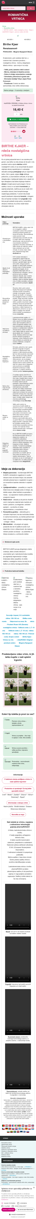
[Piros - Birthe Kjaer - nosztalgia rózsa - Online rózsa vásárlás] (6, 1125)
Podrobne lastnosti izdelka (14, 571)
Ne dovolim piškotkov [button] (25, 1209)
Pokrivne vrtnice (5, 1154)
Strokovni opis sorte (12, 542)
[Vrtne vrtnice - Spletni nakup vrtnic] (31, 8)
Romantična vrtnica (9, 28)
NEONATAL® (6, 1184)
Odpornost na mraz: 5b (18, 621)
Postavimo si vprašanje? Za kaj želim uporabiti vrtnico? (18, 789)
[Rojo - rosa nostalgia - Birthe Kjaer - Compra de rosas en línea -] (26, 1128)
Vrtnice (4, 26)
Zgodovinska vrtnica (6, 1144)
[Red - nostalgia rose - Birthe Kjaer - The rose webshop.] (32, 1125)
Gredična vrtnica (5, 1148)
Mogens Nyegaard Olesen (23, 644)
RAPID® (5, 1179)
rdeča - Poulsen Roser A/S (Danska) (20, 623)
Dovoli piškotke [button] (8, 1209)
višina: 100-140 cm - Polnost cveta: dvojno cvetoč (19, 635)
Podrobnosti (4, 1199)
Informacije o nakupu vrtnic (18, 803)
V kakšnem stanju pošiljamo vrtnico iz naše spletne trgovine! (18, 780)
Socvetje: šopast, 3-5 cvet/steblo (18, 615)
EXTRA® (3, 1170)
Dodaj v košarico (19, 119)
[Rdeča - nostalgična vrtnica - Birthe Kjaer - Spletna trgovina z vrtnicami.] (13, 1128)
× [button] (34, 1187)
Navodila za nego (18, 814)
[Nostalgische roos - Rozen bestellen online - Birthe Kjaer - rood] (23, 1125)
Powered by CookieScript (18, 1217)
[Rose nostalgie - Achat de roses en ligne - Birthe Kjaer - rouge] (13, 1125)
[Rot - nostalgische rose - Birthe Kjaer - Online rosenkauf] (6, 1128)
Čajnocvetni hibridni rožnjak (8, 1146)
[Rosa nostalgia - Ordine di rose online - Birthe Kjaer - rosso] (16, 1125)
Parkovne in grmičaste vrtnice (9, 1149)
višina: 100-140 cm (12, 618)
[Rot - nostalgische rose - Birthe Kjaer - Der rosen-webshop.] (29, 1125)
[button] (18, 1214)
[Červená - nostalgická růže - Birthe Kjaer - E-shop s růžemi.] (3, 1128)
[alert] (18, 1202)
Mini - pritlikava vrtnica (7, 1153)
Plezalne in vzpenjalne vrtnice (9, 1151)
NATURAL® (13, 1175)
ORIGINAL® (28, 1167)
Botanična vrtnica (5, 1156)
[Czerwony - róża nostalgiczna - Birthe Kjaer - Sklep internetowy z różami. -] (29, 1128)
